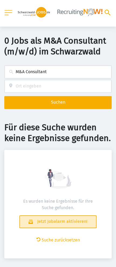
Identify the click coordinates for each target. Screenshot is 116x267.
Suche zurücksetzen (61, 240)
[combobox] (58, 72)
